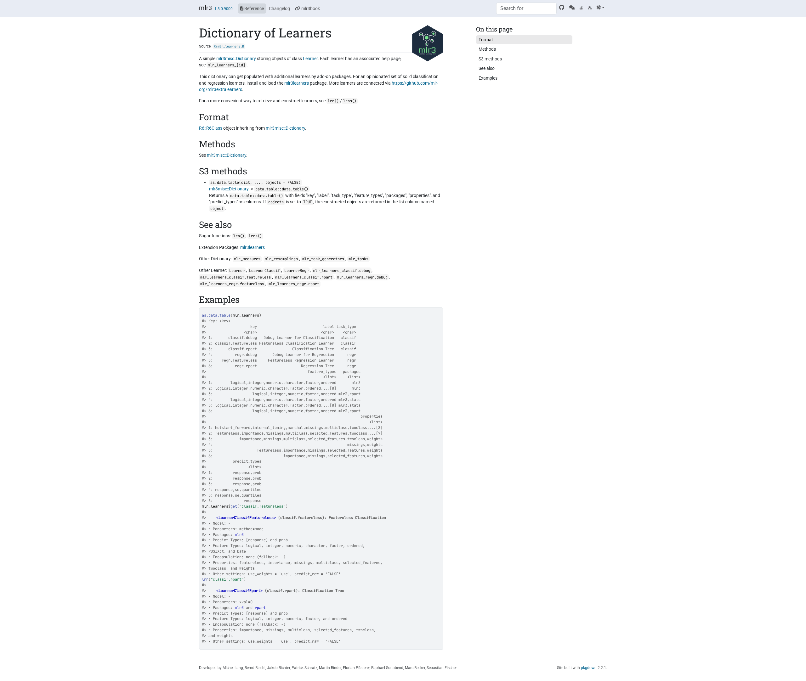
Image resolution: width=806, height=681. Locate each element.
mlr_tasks (358, 259)
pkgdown (589, 668)
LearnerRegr (296, 270)
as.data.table (216, 315)
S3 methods (490, 58)
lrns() (349, 101)
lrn (205, 579)
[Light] (600, 8)
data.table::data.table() (281, 189)
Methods (487, 49)
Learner (310, 58)
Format (486, 39)
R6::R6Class (210, 128)
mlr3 (205, 8)
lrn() (333, 101)
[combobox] (526, 8)
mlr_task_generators (323, 259)
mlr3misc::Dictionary (236, 58)
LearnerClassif (264, 270)
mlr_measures (247, 259)
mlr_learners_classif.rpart (303, 277)
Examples (488, 78)
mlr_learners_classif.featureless (235, 277)
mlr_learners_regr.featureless (232, 283)
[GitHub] (562, 8)
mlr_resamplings (281, 259)
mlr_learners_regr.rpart (294, 283)
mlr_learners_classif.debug (341, 270)
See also (487, 68)
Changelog (279, 8)
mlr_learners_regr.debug (362, 277)
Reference (253, 8)
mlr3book (310, 8)
